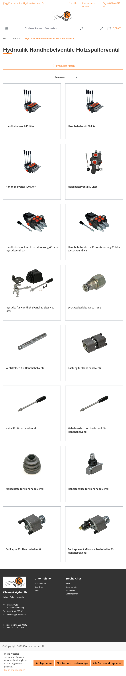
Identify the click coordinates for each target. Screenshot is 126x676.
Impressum (70, 590)
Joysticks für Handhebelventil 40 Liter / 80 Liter (30, 309)
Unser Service (40, 584)
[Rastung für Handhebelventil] (94, 343)
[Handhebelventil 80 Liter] (94, 101)
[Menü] (6, 28)
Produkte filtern (65, 66)
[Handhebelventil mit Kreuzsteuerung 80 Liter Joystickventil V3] (94, 222)
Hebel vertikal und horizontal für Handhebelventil (87, 430)
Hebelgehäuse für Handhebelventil (88, 489)
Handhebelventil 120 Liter (21, 186)
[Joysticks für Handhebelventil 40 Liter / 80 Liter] (32, 282)
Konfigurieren (43, 663)
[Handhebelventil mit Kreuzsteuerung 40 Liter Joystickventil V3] (32, 222)
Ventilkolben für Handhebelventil (25, 368)
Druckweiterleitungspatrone (84, 307)
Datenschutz (71, 587)
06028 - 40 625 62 (15, 611)
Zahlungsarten (72, 594)
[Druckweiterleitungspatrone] (94, 282)
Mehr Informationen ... (14, 671)
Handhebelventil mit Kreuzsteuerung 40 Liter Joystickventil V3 (32, 248)
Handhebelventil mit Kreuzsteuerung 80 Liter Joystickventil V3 (94, 248)
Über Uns (39, 587)
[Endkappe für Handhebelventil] (32, 524)
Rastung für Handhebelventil (84, 368)
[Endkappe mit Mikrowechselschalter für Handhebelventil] (94, 524)
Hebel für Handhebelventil (21, 428)
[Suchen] (81, 28)
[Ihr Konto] (102, 28)
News (37, 590)
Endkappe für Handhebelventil (23, 549)
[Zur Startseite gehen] (63, 16)
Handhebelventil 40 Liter (20, 126)
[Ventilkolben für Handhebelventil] (32, 343)
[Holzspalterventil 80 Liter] (94, 161)
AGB (68, 584)
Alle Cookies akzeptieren (107, 663)
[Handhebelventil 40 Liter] (32, 101)
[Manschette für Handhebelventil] (32, 464)
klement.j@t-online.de (16, 615)
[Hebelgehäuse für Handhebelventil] (94, 464)
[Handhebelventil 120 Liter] (32, 161)
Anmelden (73, 3)
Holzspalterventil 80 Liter (82, 186)
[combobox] (51, 28)
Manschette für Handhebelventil (24, 489)
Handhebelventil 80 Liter (82, 126)
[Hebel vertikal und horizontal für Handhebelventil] (94, 403)
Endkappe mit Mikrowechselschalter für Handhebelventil (91, 551)
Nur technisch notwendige (72, 663)
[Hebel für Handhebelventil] (32, 403)
